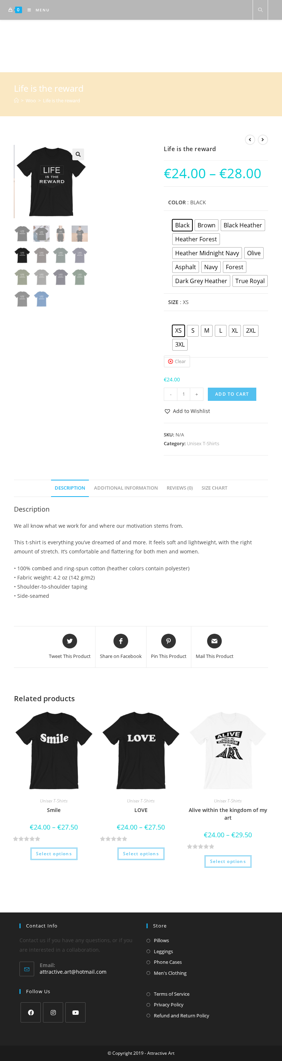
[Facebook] (31, 1012)
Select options (54, 853)
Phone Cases (168, 962)
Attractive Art (141, 46)
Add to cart (232, 394)
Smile (54, 809)
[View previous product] (250, 140)
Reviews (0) (180, 488)
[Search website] (260, 10)
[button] (187, 411)
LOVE (141, 809)
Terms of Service (171, 994)
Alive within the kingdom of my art (228, 813)
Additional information (126, 488)
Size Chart (214, 488)
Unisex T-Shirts (203, 443)
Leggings (163, 951)
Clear (180, 361)
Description (70, 488)
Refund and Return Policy (181, 1015)
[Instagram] (53, 1012)
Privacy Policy (169, 1004)
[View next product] (263, 140)
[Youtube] (75, 1012)
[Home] (16, 100)
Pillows (161, 940)
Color (177, 202)
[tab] (70, 488)
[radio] (182, 225)
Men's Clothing (170, 973)
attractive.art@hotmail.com (73, 971)
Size (173, 302)
